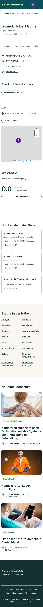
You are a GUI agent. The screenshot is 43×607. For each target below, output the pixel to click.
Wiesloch (26, 337)
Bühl (3, 342)
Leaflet (17, 161)
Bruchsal (5, 331)
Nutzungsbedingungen (14, 593)
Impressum (34, 593)
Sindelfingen (27, 325)
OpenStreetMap (27, 161)
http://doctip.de (12, 72)
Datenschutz (19, 590)
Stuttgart (5, 319)
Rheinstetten (27, 342)
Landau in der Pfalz (30, 331)
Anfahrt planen (11, 120)
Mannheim (26, 319)
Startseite (5, 13)
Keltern (4, 354)
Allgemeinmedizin (11, 92)
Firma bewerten (21, 196)
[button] (33, 5)
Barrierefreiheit (32, 590)
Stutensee (16, 13)
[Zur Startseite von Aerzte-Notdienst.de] (12, 4)
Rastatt (4, 337)
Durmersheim (7, 348)
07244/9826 (11, 61)
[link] (21, 240)
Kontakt (10, 590)
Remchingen (27, 348)
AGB (27, 593)
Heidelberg (6, 325)
